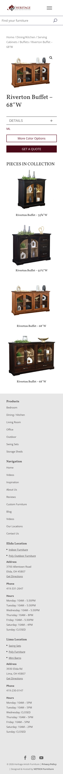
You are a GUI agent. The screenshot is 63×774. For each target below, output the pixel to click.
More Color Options (32, 138)
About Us (11, 489)
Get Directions (14, 576)
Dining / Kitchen (15, 414)
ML (8, 129)
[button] (51, 58)
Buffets (24, 42)
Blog (9, 511)
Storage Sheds (14, 451)
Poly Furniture (17, 651)
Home (10, 37)
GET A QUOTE (31, 149)
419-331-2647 (14, 588)
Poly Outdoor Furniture (22, 555)
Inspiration (12, 482)
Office (9, 429)
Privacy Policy (49, 764)
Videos (10, 475)
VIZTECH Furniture (44, 768)
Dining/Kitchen (25, 37)
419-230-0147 (14, 690)
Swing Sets (12, 444)
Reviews (11, 497)
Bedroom (11, 407)
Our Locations (14, 526)
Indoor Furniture (18, 549)
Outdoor (11, 436)
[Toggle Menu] (49, 8)
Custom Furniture (16, 504)
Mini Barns (15, 658)
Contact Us (12, 533)
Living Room (13, 422)
